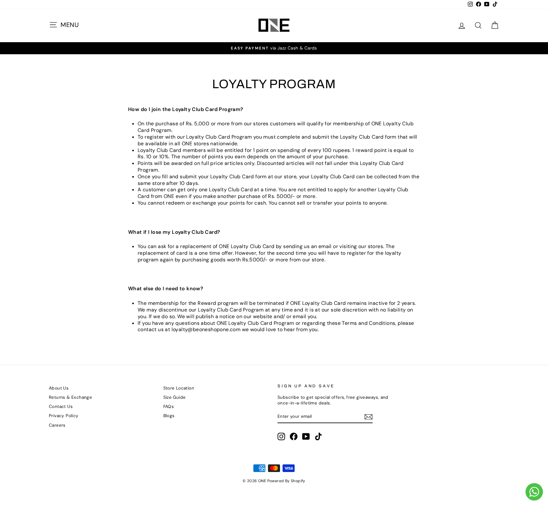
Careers (57, 425)
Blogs (169, 415)
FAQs (168, 406)
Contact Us (61, 406)
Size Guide (174, 397)
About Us (58, 388)
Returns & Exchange (70, 397)
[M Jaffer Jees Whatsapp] (534, 492)
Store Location (178, 388)
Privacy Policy (64, 415)
